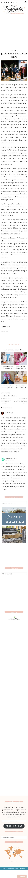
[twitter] (1, 2)
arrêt (3, 395)
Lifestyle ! (17, 50)
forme (15, 395)
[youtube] (11, 2)
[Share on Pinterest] (9, 393)
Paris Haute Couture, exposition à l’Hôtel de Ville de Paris (20, 400)
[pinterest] (8, 2)
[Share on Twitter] (7, 393)
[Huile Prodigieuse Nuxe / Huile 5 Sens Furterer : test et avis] (20, 377)
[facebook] (6, 2)
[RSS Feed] (13, 2)
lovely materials (11, 458)
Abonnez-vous (14, 826)
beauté (7, 395)
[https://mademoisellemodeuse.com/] (14, 9)
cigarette (11, 395)
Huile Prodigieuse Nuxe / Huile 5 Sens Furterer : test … (20, 387)
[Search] (16, 2)
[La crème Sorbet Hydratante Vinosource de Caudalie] (20, 358)
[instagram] (4, 2)
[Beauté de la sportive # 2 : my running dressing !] (7, 377)
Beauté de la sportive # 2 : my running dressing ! (7, 387)
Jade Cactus (9, 412)
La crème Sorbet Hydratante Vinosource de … (20, 368)
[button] (26, 2)
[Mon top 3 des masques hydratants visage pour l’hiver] (7, 358)
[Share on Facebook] (6, 393)
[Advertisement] (14, 31)
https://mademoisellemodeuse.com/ (16, 868)
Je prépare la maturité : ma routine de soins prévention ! (7, 400)
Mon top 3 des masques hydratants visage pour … (7, 368)
